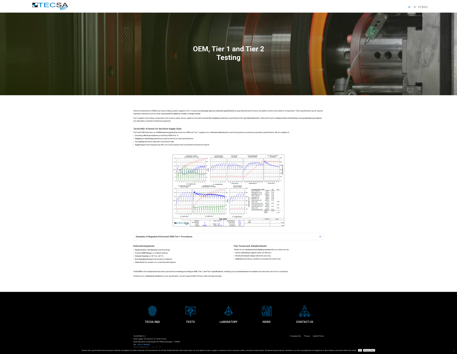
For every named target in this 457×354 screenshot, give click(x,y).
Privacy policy (369, 350)
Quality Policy (318, 336)
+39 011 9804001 (143, 345)
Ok (360, 350)
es (424, 7)
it (420, 7)
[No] (454, 350)
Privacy (307, 336)
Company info (295, 336)
